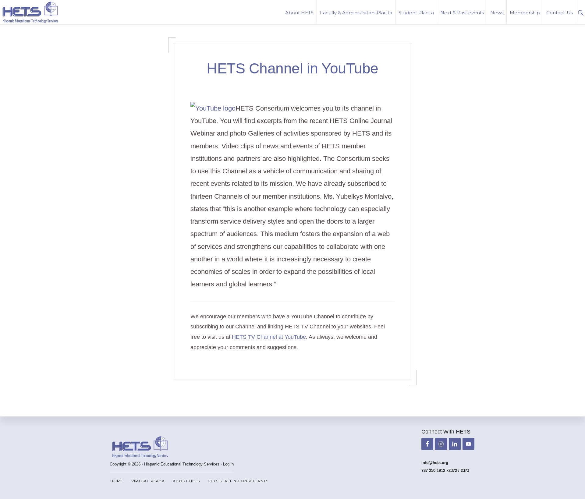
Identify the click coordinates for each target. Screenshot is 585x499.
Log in (228, 464)
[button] (580, 12)
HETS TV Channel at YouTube (269, 337)
